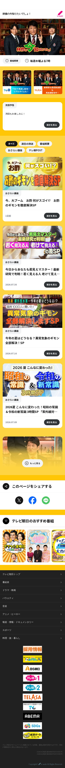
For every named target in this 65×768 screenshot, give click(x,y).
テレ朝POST (35, 150)
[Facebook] (33, 500)
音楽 (5, 606)
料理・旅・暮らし (11, 638)
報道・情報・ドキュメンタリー (18, 622)
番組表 (6, 582)
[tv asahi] (60, 14)
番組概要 (44, 143)
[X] (19, 500)
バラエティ (8, 598)
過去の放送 (27, 143)
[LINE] (46, 500)
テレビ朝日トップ (11, 574)
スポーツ (7, 630)
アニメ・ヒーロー (11, 614)
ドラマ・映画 (9, 590)
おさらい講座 (15, 150)
